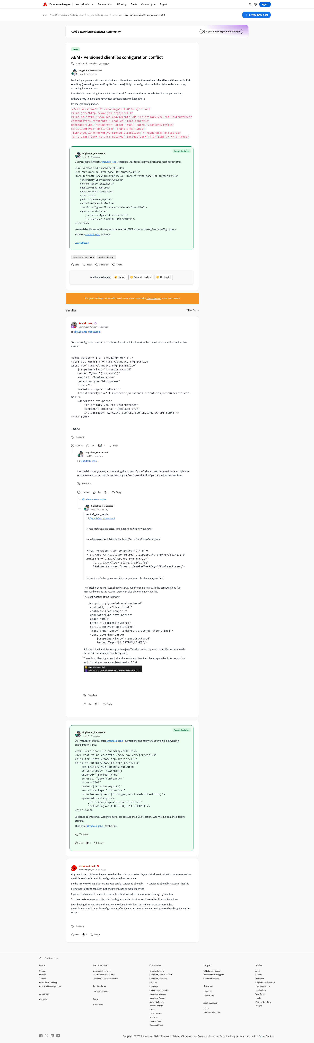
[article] (131, 385)
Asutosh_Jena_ (86, 323)
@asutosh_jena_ (109, 161)
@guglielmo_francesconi (87, 331)
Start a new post (153, 298)
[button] (256, 15)
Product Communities (58, 15)
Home (44, 15)
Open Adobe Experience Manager (223, 31)
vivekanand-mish (87, 865)
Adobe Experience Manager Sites (108, 15)
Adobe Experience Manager (81, 15)
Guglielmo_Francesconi (90, 70)
